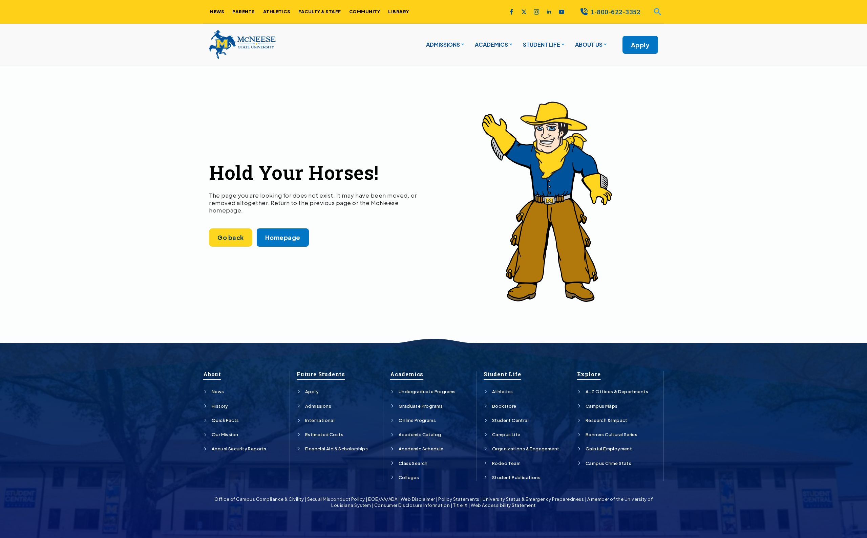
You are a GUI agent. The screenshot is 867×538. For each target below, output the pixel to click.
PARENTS (243, 11)
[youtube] (561, 11)
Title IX (460, 505)
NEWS (217, 11)
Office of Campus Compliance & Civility (259, 499)
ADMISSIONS (443, 44)
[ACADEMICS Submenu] (510, 45)
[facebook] (511, 11)
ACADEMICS (491, 44)
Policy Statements (459, 499)
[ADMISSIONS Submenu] (462, 45)
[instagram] (536, 11)
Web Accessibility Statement (503, 505)
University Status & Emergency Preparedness (533, 499)
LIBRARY (398, 11)
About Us (588, 44)
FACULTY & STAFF (319, 11)
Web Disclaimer (418, 499)
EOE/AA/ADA (382, 499)
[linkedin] (549, 11)
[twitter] (524, 11)
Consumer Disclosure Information (412, 505)
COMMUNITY (364, 11)
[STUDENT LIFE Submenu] (562, 45)
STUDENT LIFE (541, 44)
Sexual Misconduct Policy (336, 499)
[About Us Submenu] (604, 45)
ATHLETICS (277, 11)
